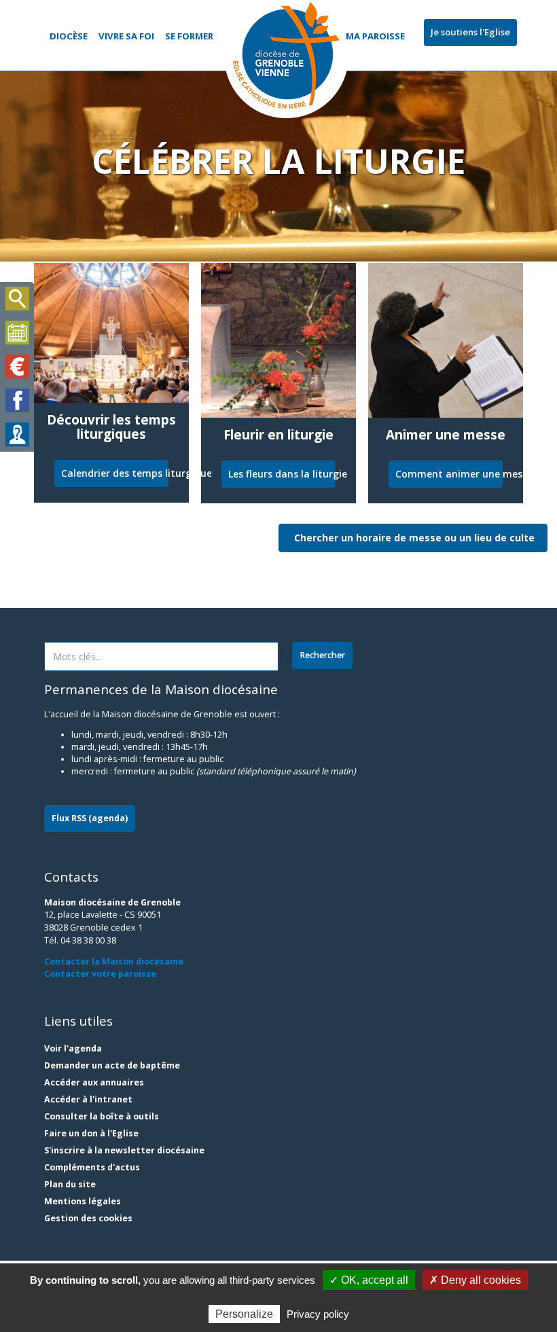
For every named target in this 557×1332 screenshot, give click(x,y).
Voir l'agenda (73, 1048)
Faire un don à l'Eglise (91, 1133)
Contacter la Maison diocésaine (113, 961)
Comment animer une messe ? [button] (449, 473)
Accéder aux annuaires (94, 1082)
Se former (189, 36)
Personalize (244, 1314)
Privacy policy (318, 1314)
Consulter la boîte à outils (101, 1116)
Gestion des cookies (88, 1218)
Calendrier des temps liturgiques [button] (114, 473)
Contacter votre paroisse (100, 973)
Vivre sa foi (126, 36)
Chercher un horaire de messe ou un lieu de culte (414, 537)
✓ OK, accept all (368, 1280)
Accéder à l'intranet (88, 1099)
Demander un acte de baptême (112, 1065)
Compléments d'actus (92, 1167)
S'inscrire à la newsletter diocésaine (124, 1150)
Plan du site (70, 1184)
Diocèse (69, 36)
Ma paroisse (375, 36)
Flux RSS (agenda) (90, 818)
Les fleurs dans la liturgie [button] (282, 473)
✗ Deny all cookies (475, 1280)
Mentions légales (82, 1201)
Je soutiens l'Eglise (470, 32)
